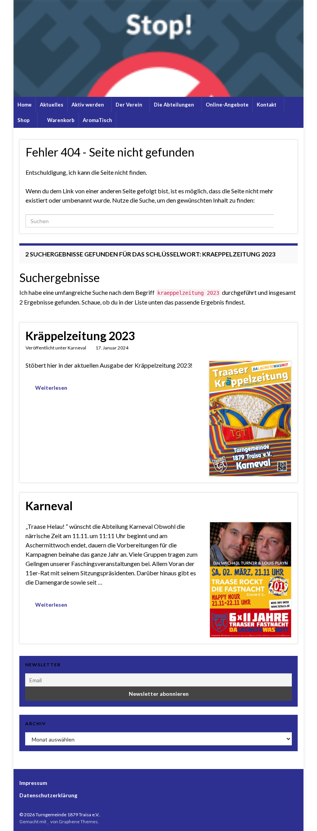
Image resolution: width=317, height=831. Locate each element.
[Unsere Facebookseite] (294, 814)
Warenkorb (60, 120)
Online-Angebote (227, 105)
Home (24, 105)
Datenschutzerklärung (48, 795)
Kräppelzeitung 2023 (80, 335)
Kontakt (267, 105)
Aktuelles (51, 105)
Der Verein (129, 105)
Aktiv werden (88, 105)
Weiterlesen (51, 387)
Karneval (77, 348)
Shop (24, 120)
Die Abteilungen (174, 105)
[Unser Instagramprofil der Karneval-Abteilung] (282, 814)
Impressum (33, 782)
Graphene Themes (78, 821)
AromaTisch (97, 120)
